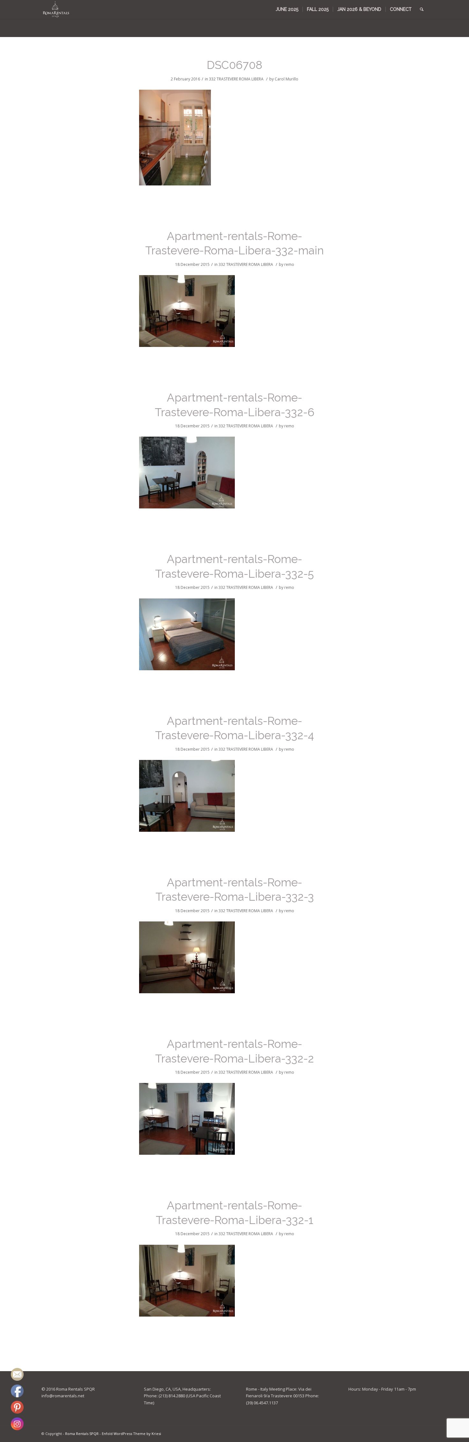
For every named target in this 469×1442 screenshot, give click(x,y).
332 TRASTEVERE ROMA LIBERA (236, 79)
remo (289, 264)
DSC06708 (234, 64)
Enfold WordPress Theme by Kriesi (131, 1433)
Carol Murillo (286, 79)
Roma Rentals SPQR (82, 1433)
